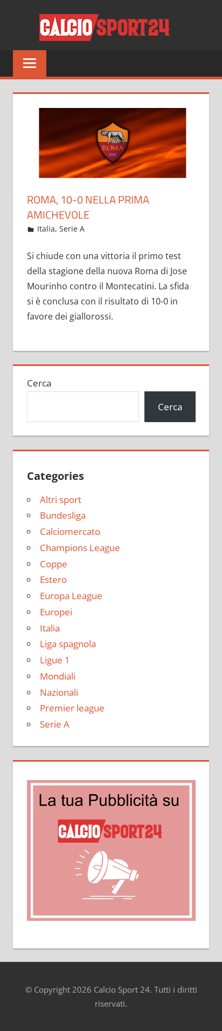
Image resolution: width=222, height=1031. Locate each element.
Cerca (39, 383)
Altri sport (60, 499)
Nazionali (59, 692)
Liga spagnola (68, 643)
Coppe (53, 564)
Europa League (71, 595)
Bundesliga (63, 515)
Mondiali (57, 676)
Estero (53, 579)
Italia (46, 228)
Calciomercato (70, 531)
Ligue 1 (55, 660)
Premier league (72, 708)
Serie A (72, 228)
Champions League (80, 547)
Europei (56, 612)
